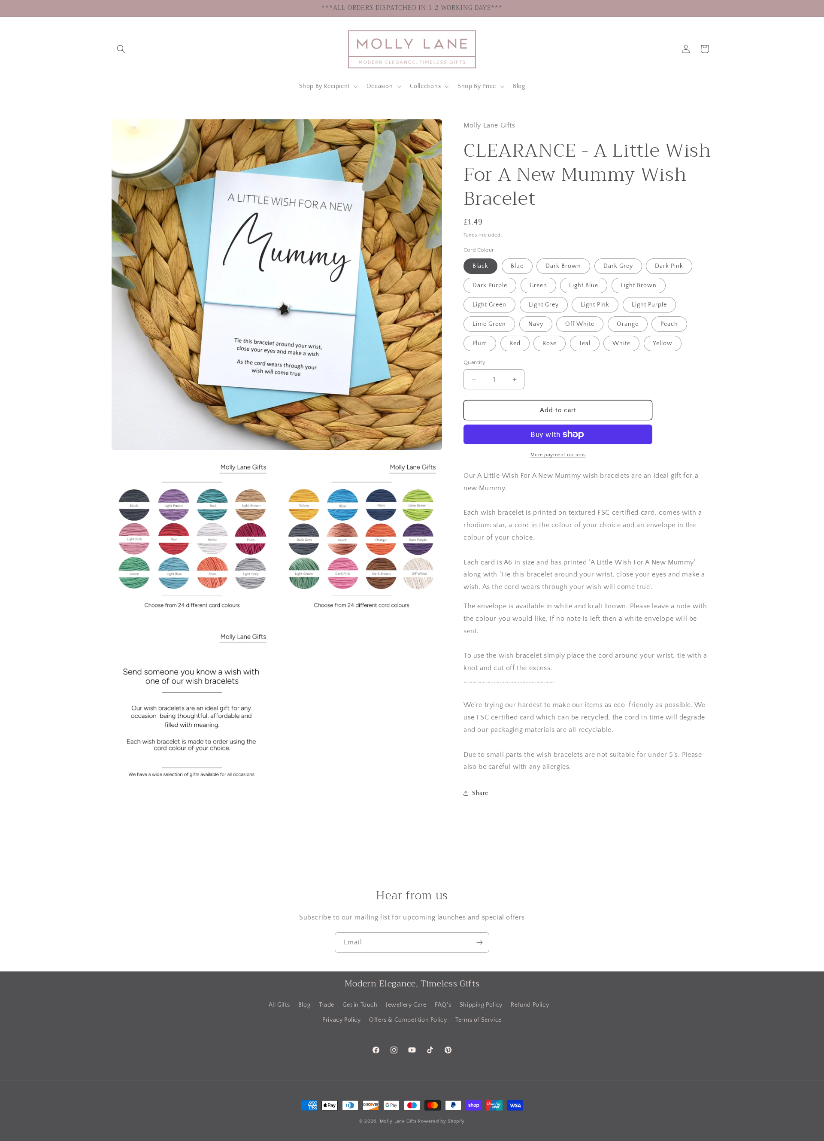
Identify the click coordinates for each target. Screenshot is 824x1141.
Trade (326, 1004)
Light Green (489, 304)
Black (480, 266)
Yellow (663, 343)
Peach (669, 324)
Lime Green (489, 324)
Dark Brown (563, 266)
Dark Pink (669, 266)
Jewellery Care (406, 1004)
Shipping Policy (481, 1004)
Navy (535, 324)
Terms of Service (478, 1020)
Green (538, 285)
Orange (628, 324)
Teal (585, 343)
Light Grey (544, 304)
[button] (121, 48)
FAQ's (443, 1004)
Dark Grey (618, 266)
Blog (304, 1004)
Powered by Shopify (441, 1121)
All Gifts (279, 1004)
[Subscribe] (479, 942)
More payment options (558, 455)
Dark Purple (490, 285)
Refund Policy (530, 1004)
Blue (517, 266)
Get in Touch (359, 1004)
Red (515, 343)
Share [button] (480, 793)
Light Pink (595, 304)
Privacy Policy (341, 1020)
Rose (549, 343)
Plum (480, 343)
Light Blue (583, 285)
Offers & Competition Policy (408, 1020)
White (621, 343)
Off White (579, 324)
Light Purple (649, 304)
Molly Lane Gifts (398, 1121)
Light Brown (639, 285)
